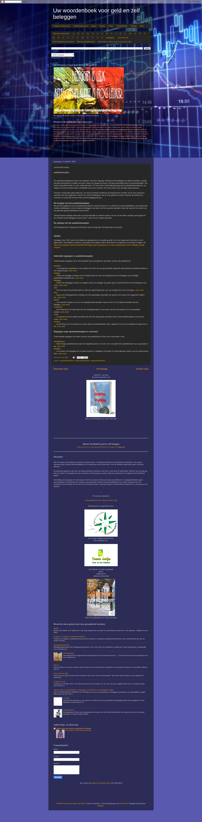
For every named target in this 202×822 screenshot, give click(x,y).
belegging (57, 280)
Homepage (102, 369)
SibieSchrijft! (105, 783)
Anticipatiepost (68, 710)
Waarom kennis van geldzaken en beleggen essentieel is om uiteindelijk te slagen (84, 690)
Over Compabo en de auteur (63, 41)
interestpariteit (68, 653)
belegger (57, 273)
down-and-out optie (61, 673)
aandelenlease (59, 341)
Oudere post (142, 369)
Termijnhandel (122, 26)
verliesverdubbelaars (82, 361)
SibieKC (95, 783)
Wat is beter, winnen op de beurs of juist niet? (115, 41)
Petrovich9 (124, 803)
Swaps (110, 26)
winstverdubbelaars (98, 361)
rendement (58, 307)
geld (55, 288)
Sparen (102, 26)
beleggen (57, 349)
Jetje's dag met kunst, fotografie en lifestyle (73, 728)
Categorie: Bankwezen (62, 26)
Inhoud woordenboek (61, 33)
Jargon (93, 26)
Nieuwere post (61, 369)
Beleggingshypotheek (62, 645)
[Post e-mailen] (73, 357)
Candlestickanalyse (81, 26)
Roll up (56, 665)
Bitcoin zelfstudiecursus (86, 41)
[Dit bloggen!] (80, 357)
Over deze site (123, 37)
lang (55, 293)
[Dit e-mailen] (78, 357)
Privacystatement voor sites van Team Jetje (101, 500)
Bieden (56, 628)
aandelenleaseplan (67, 361)
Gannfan (66, 698)
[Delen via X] (82, 357)
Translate (68, 58)
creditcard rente (59, 681)
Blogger (101, 806)
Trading (133, 26)
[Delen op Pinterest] (87, 357)
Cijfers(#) (121, 447)
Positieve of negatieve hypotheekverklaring (69, 636)
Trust (142, 26)
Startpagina (110, 37)
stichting (57, 322)
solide (56, 314)
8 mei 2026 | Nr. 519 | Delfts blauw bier (78, 730)
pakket (56, 300)
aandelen (57, 266)
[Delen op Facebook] (84, 357)
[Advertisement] (96, 150)
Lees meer (73, 271)
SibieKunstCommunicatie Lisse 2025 (71, 803)
